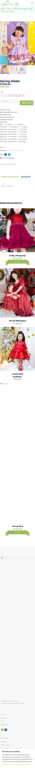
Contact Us (4, 724)
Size (2, 92)
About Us (4, 718)
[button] (8, 164)
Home (3, 9)
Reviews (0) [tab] (25, 177)
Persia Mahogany (17, 321)
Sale (30, 9)
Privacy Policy (5, 745)
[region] (17, 758)
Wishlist (3, 741)
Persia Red (17, 526)
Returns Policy (5, 748)
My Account (5, 738)
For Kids (25, 9)
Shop (9, 9)
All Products (18, 9)
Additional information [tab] (10, 177)
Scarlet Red (17, 374)
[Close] (33, 750)
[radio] (1, 95)
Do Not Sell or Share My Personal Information (16, 764)
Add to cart (26, 102)
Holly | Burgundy (17, 255)
